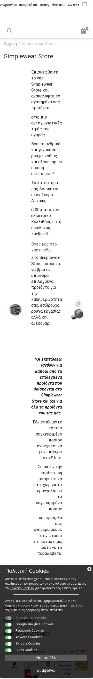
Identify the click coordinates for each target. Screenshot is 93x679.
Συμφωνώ (46, 670)
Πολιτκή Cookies (22, 588)
